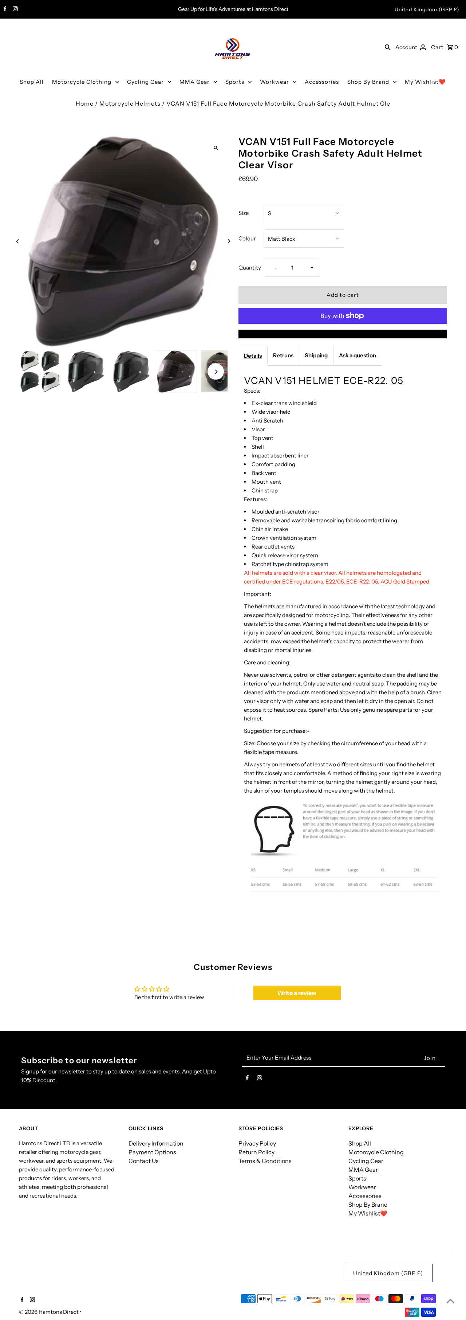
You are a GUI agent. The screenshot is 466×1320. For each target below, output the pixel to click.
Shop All (32, 81)
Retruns (283, 355)
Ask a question (357, 355)
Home (85, 103)
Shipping (316, 355)
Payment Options (152, 1152)
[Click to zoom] (216, 148)
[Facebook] (4, 9)
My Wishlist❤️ (425, 81)
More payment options (343, 334)
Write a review (296, 993)
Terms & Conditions (265, 1160)
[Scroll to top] (450, 1301)
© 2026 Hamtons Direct (49, 1311)
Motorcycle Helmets (130, 103)
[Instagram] (14, 9)
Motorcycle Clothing (81, 81)
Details (253, 355)
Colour (247, 238)
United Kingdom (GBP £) (427, 9)
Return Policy (256, 1152)
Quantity (249, 267)
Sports (234, 81)
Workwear (274, 81)
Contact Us (144, 1160)
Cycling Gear (145, 81)
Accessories (322, 81)
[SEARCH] (387, 47)
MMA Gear (194, 81)
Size (243, 212)
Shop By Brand (368, 81)
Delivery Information (156, 1143)
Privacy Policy (257, 1143)
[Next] (228, 241)
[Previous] (18, 241)
